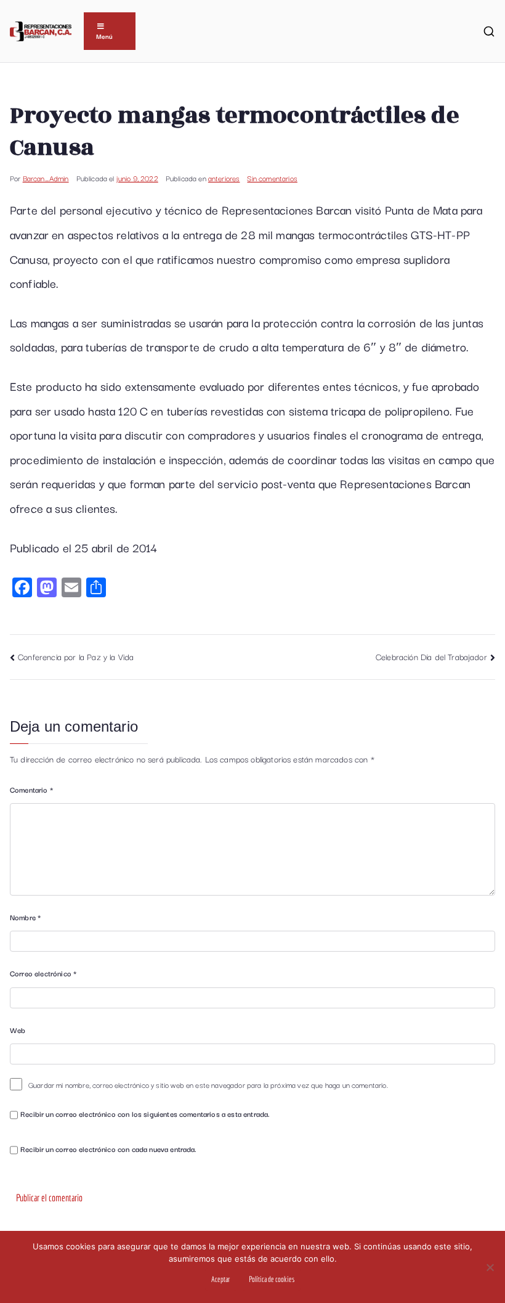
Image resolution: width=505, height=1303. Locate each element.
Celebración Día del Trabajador (431, 656)
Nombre (25, 917)
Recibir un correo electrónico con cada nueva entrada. (108, 1148)
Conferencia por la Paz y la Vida (76, 656)
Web (17, 1029)
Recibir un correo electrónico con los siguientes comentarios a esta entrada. (145, 1113)
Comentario (31, 789)
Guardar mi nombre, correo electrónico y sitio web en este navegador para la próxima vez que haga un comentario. (208, 1084)
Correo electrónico (43, 973)
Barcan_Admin (46, 178)
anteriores (224, 178)
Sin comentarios (272, 178)
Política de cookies (271, 1279)
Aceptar (220, 1279)
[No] (489, 1267)
